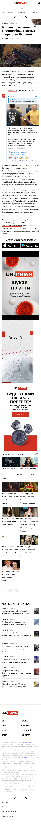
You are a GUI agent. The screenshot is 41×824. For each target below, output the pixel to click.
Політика (24, 725)
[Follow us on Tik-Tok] (15, 17)
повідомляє (12, 90)
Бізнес (5, 730)
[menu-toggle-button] (2, 3)
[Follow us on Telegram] (26, 17)
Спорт (4, 735)
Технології (25, 730)
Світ (3, 721)
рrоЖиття (25, 735)
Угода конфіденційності (9, 812)
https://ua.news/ (27, 742)
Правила (4, 807)
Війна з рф (13, 23)
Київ (4, 725)
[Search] (39, 3)
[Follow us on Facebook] (20, 17)
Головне (5, 23)
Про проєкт (5, 802)
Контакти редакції (7, 816)
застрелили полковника (12, 225)
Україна (24, 721)
